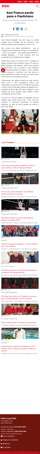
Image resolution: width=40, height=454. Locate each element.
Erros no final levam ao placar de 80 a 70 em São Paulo (20, 21)
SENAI (37, 2)
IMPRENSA (6, 444)
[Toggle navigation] (38, 6)
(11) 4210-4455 (20, 427)
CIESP (25, 2)
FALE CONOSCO (9, 436)
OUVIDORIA (6, 447)
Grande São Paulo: (13, 428)
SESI (31, 2)
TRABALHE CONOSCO (10, 440)
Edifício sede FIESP (8, 418)
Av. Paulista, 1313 (7, 421)
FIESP (20, 2)
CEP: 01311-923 (6, 423)
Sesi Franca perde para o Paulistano (20, 14)
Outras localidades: (13, 432)
